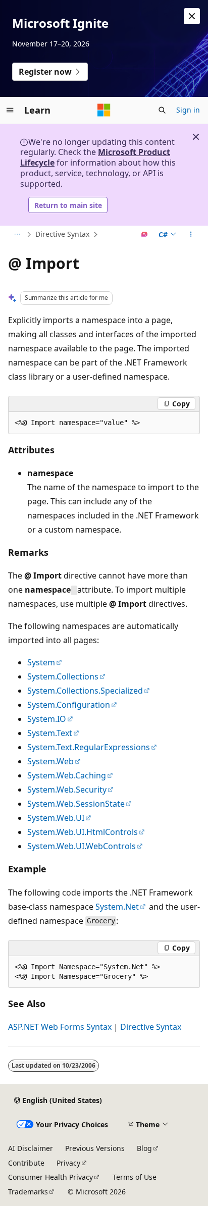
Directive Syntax (62, 234)
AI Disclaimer (30, 1148)
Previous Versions (95, 1148)
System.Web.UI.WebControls (81, 846)
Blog (144, 1148)
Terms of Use (135, 1177)
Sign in (188, 110)
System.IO (46, 718)
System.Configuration (68, 704)
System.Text (49, 733)
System (41, 662)
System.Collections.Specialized (85, 690)
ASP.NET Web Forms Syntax (60, 1026)
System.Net (117, 906)
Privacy (68, 1163)
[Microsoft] (104, 110)
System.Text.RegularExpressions (88, 747)
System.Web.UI (55, 817)
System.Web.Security (67, 789)
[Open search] (162, 110)
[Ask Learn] (144, 235)
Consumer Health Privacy (50, 1177)
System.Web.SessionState (76, 803)
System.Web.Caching (66, 775)
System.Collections (62, 676)
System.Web (50, 761)
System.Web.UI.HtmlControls (82, 831)
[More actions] (191, 235)
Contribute (26, 1163)
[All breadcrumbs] (17, 235)
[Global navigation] (10, 110)
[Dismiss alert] (192, 16)
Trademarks (28, 1191)
